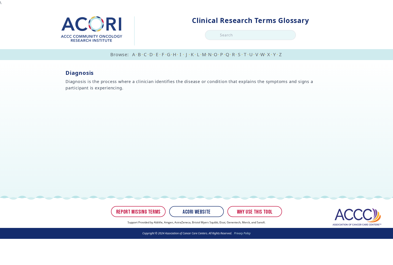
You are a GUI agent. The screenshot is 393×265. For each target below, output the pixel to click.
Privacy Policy (242, 233)
